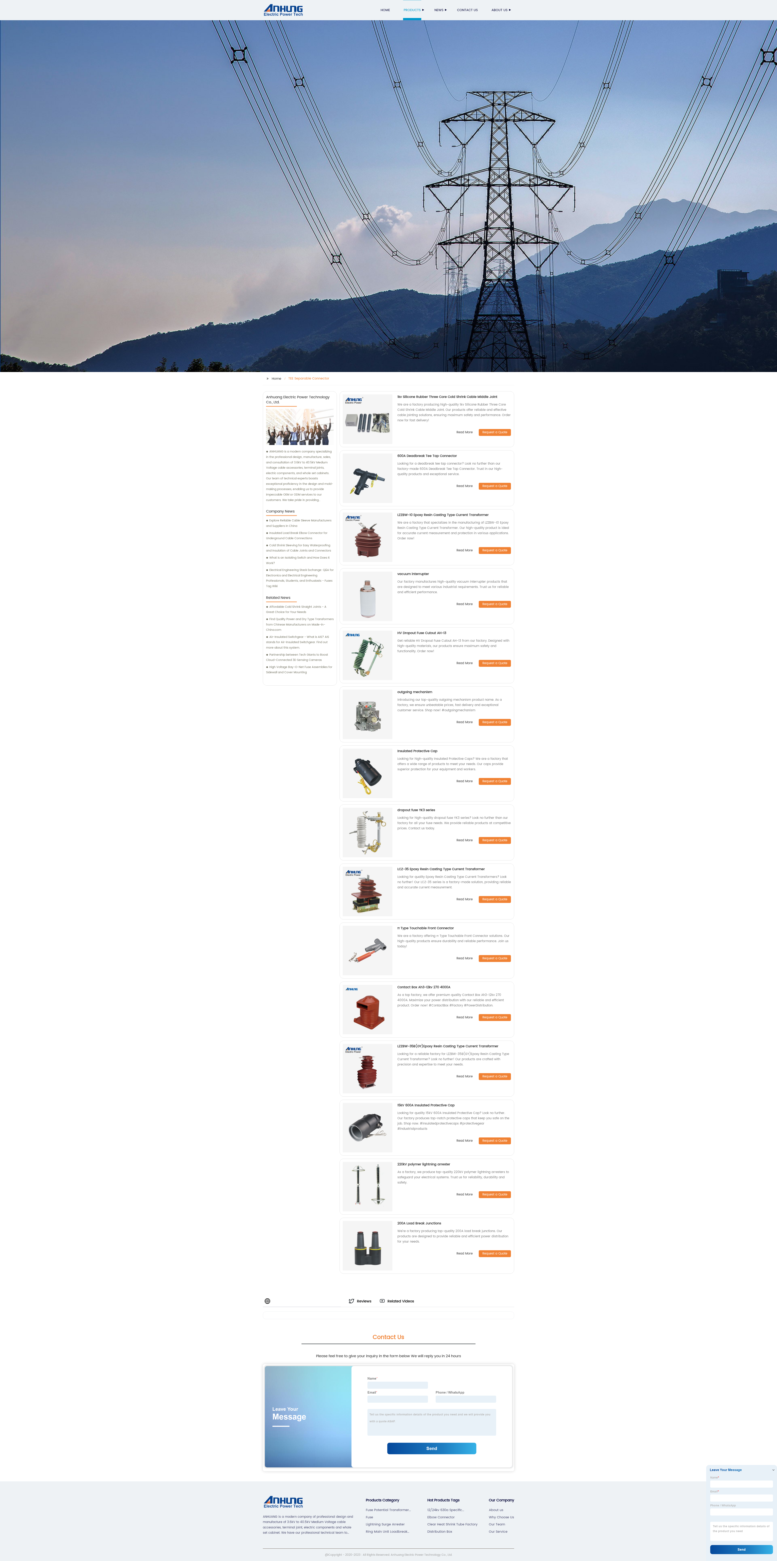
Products (412, 10)
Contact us (467, 10)
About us (499, 10)
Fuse (369, 1517)
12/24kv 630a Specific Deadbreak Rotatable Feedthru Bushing (444, 1510)
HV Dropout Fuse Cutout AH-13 (421, 633)
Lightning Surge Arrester (385, 1524)
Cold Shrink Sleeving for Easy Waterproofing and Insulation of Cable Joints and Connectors (298, 548)
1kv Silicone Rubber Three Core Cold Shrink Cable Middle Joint (447, 396)
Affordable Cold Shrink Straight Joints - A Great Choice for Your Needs (296, 610)
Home (385, 10)
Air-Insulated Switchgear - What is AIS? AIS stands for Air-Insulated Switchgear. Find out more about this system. (297, 642)
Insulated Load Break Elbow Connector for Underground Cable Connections (296, 536)
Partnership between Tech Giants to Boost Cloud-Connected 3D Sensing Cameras (297, 657)
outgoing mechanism (414, 692)
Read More (464, 432)
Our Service (498, 1531)
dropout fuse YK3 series (416, 810)
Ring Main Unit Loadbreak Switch (386, 1531)
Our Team (497, 1524)
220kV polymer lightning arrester (423, 1164)
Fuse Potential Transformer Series (387, 1510)
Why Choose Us (501, 1517)
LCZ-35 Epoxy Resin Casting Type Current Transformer (441, 869)
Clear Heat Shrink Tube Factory (452, 1524)
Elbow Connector (441, 1517)
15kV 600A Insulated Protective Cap (426, 1105)
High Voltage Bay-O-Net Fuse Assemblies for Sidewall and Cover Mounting (299, 670)
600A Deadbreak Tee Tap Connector (427, 456)
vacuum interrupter (413, 574)
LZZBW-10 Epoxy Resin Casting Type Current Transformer (443, 515)
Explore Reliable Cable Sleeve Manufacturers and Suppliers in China (298, 523)
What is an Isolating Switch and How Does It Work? (298, 560)
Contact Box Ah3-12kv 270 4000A (423, 987)
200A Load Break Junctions (419, 1223)
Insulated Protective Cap (417, 751)
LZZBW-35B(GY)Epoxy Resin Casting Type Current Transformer (447, 1046)
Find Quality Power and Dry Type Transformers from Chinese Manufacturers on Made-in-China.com (300, 624)
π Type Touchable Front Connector (425, 928)
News (438, 10)
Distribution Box (439, 1531)
